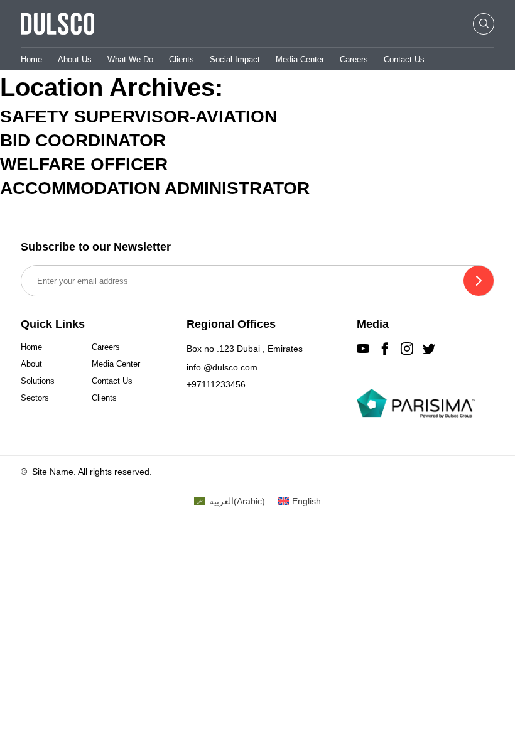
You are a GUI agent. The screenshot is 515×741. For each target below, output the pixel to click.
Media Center (300, 59)
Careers (354, 59)
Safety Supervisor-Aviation (138, 116)
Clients (181, 59)
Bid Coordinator (83, 140)
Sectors (35, 398)
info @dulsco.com (222, 367)
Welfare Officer (84, 164)
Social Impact (235, 59)
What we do (130, 59)
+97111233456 (216, 384)
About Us (75, 59)
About (31, 364)
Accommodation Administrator (155, 188)
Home (31, 59)
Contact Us (404, 59)
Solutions (38, 381)
